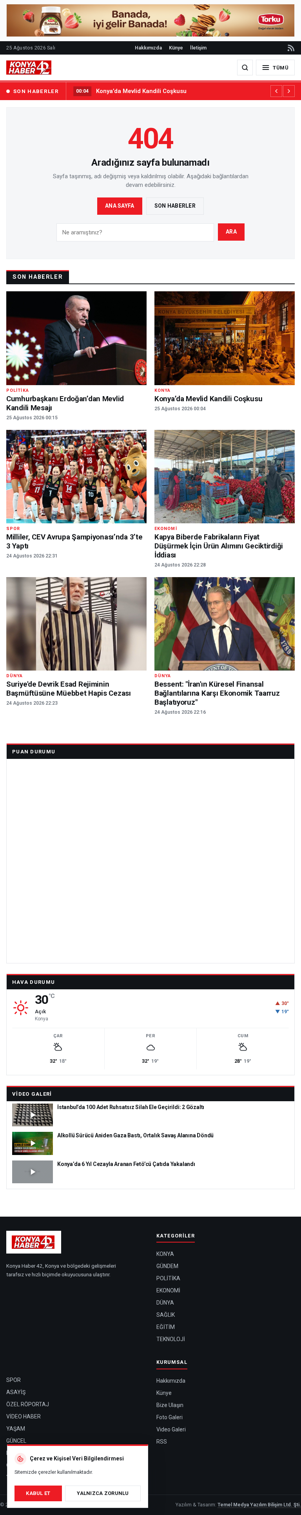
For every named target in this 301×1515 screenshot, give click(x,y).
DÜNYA (165, 1302)
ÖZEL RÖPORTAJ (27, 1404)
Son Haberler (175, 206)
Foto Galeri (169, 1417)
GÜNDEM (167, 1266)
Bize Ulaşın (169, 1405)
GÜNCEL (16, 1441)
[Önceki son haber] (276, 91)
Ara (231, 231)
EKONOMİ (168, 1290)
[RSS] (290, 48)
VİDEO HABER (23, 1416)
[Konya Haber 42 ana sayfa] (29, 67)
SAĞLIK (165, 1315)
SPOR (13, 1380)
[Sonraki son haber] (289, 91)
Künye (176, 48)
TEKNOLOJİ (170, 1339)
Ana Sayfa (119, 206)
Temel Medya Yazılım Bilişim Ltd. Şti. (259, 1505)
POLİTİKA (168, 1278)
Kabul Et (38, 1493)
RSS (161, 1441)
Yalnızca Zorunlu (103, 1493)
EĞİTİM (165, 1327)
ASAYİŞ (15, 1392)
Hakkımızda (148, 48)
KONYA (165, 1254)
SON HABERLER (36, 91)
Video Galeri (32, 1094)
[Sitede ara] (245, 67)
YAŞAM (15, 1428)
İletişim (198, 48)
